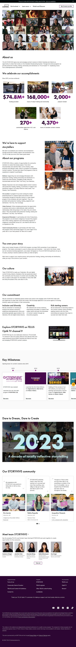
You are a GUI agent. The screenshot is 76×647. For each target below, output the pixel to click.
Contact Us (10, 592)
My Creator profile (66, 6)
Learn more (25, 6)
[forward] (73, 384)
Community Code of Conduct (15, 585)
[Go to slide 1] (37, 523)
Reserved (5, 519)
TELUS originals (40, 585)
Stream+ (64, 588)
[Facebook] (63, 608)
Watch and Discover (39, 6)
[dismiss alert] (73, 1)
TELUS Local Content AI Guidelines (16, 588)
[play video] (38, 442)
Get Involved (14, 6)
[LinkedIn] (58, 608)
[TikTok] (72, 608)
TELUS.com (65, 582)
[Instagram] (67, 608)
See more (5, 398)
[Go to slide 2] (38, 523)
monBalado (39, 592)
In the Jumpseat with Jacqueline (60, 519)
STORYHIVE (39, 582)
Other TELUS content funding (44, 588)
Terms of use (10, 582)
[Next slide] (72, 499)
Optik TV (64, 585)
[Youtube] (53, 608)
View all (38, 563)
